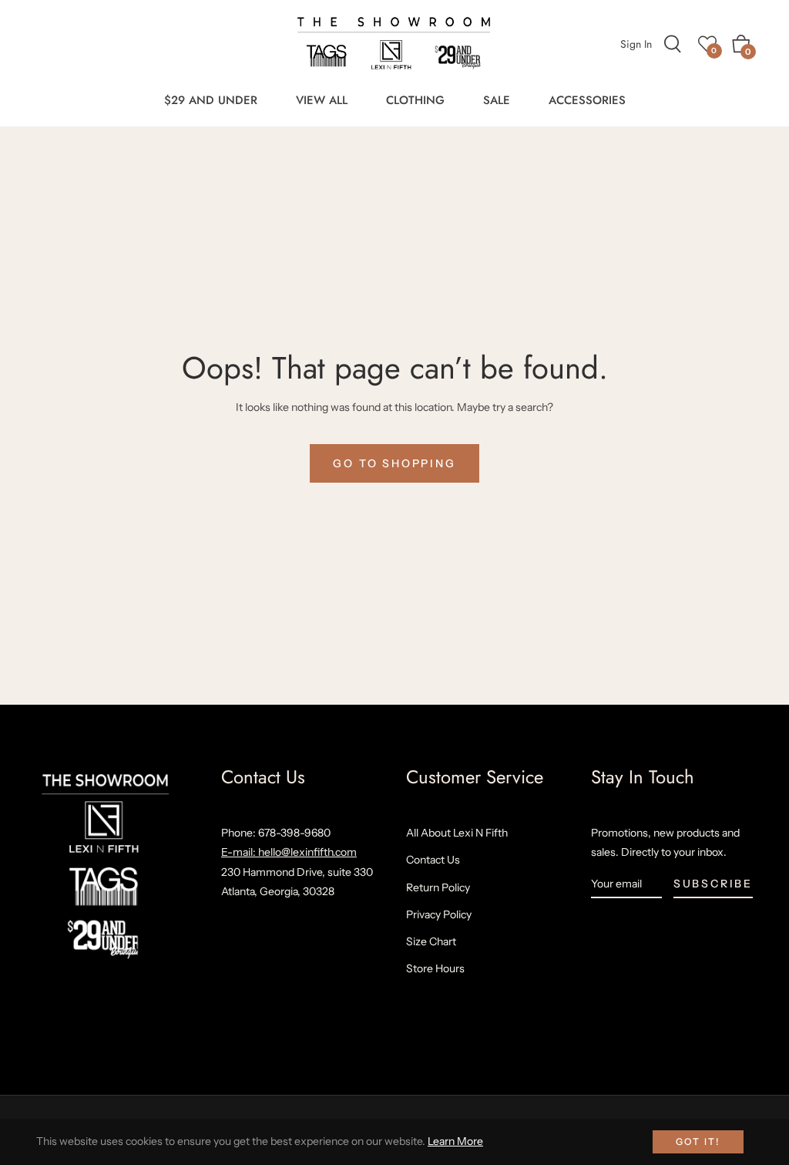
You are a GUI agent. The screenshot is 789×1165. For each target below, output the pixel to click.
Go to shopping (394, 463)
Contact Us (433, 860)
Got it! (698, 1141)
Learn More (455, 1141)
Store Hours (435, 968)
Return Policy (438, 887)
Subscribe (713, 884)
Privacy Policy (439, 914)
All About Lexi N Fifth (457, 833)
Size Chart (431, 941)
